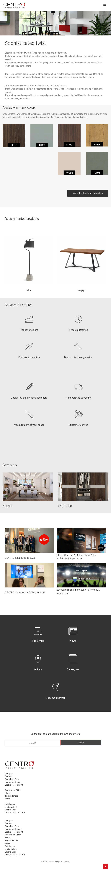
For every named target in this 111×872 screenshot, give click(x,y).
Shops (8, 793)
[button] (105, 5)
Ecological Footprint (14, 785)
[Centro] (14, 5)
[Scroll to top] (105, 866)
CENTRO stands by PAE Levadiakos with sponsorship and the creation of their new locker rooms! (78, 590)
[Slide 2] (57, 31)
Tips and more (11, 796)
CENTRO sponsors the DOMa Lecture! (25, 592)
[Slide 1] (54, 31)
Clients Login (11, 810)
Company (9, 773)
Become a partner (55, 697)
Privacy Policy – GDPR (15, 813)
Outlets (38, 669)
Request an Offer (13, 790)
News (73, 640)
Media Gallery (11, 807)
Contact (8, 776)
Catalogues (73, 669)
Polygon (82, 290)
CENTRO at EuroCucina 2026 (20, 557)
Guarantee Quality (13, 782)
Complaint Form (12, 779)
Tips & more (38, 640)
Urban (29, 290)
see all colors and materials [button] (88, 193)
